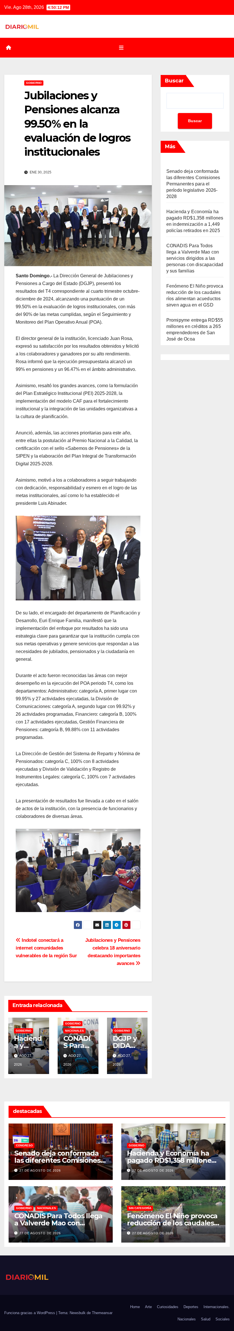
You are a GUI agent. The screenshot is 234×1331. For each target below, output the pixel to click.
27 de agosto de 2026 (40, 1170)
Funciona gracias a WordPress (30, 1313)
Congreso (24, 1145)
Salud (205, 1319)
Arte (148, 1307)
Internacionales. (216, 1307)
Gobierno (34, 82)
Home (135, 1307)
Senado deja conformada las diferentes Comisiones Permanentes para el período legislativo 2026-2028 (193, 184)
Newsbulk (78, 1313)
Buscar (174, 81)
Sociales (222, 1319)
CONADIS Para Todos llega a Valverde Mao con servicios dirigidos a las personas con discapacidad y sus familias (194, 258)
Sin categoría (140, 1208)
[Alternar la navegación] (121, 47)
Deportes (190, 1307)
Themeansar (102, 1313)
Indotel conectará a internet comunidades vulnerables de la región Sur (46, 947)
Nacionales (74, 1030)
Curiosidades (167, 1307)
